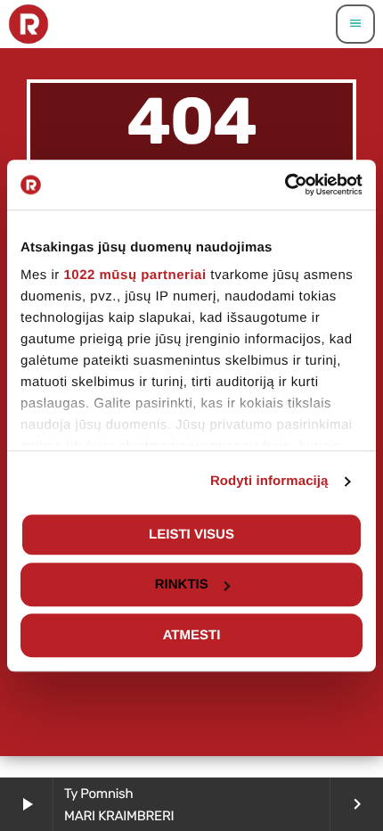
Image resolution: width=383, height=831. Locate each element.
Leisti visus (191, 534)
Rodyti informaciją (269, 481)
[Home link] (28, 24)
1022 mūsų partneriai (135, 275)
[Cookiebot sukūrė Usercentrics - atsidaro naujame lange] (285, 184)
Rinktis (181, 584)
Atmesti (192, 635)
